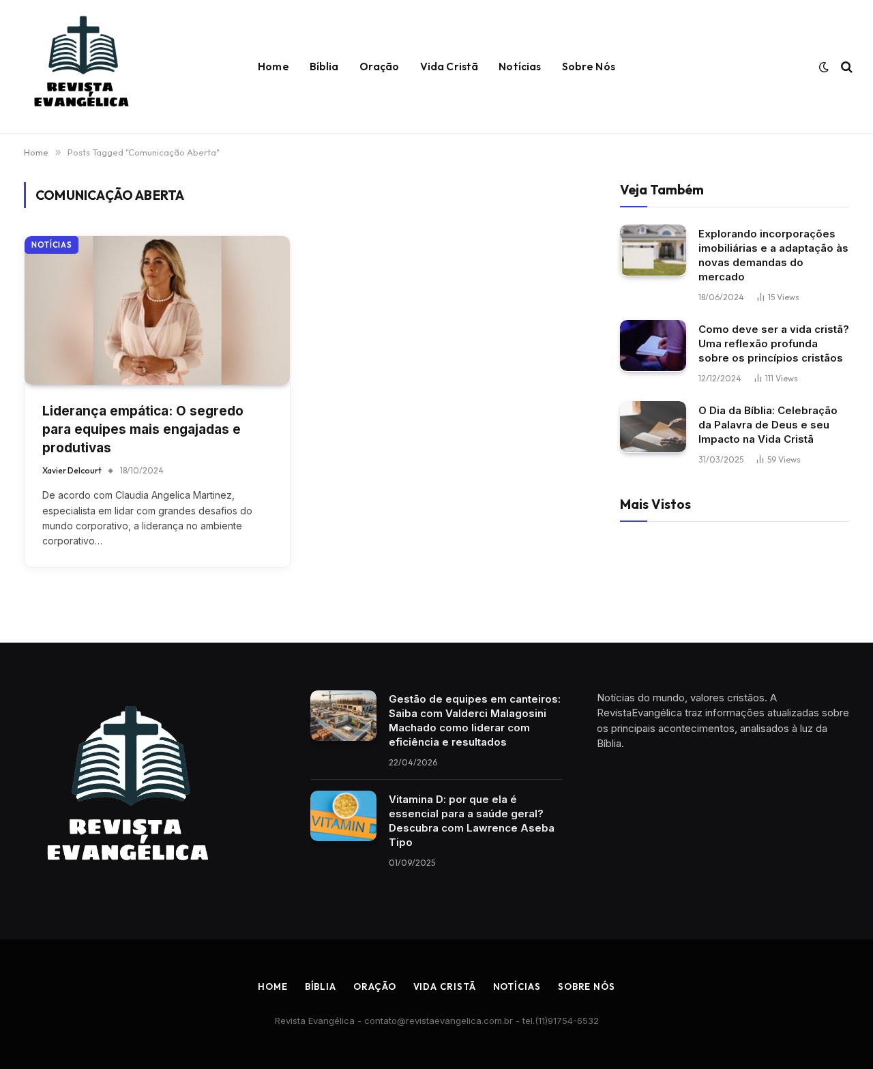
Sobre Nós (588, 66)
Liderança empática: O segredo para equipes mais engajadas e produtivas (142, 429)
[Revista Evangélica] (80, 67)
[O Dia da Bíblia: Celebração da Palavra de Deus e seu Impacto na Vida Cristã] (653, 426)
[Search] (845, 67)
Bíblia (324, 66)
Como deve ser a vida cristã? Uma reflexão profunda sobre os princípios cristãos (773, 343)
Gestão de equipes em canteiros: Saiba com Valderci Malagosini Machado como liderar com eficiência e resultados (475, 720)
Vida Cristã (449, 66)
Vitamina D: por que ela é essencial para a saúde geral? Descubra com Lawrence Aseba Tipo (471, 821)
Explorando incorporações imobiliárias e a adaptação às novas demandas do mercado (773, 254)
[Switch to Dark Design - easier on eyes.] (824, 66)
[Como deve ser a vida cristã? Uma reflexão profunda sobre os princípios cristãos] (653, 345)
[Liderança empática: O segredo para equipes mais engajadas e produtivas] (157, 310)
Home (273, 66)
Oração (379, 66)
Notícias (520, 66)
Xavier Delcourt (72, 470)
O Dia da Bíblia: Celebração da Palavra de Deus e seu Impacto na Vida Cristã (768, 424)
